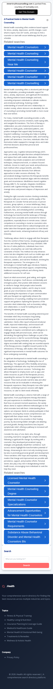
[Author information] (47, 20)
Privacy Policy (13, 657)
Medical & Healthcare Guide (19, 628)
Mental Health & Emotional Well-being (24, 632)
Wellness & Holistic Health (19, 640)
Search (26, 565)
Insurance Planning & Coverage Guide (24, 624)
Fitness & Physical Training (19, 615)
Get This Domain (26, 12)
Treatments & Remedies (18, 636)
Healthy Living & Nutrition (19, 620)
